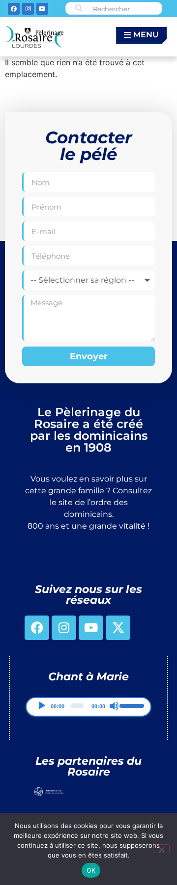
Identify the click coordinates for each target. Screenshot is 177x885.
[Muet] (114, 706)
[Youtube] (42, 9)
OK (91, 870)
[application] (88, 707)
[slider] (131, 705)
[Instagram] (28, 9)
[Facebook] (14, 9)
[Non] (161, 848)
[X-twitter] (118, 628)
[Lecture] (42, 706)
